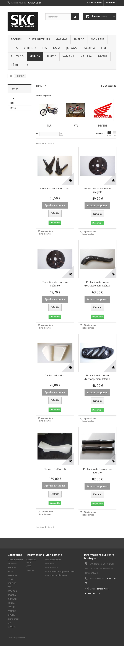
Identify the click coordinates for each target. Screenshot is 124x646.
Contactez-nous (94, 2)
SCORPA (89, 48)
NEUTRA (86, 56)
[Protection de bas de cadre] (55, 165)
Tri (37, 133)
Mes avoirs (50, 563)
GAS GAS (61, 39)
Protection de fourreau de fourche (97, 471)
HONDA (35, 56)
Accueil (16, 39)
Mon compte (53, 555)
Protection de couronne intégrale (97, 190)
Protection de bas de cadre (55, 188)
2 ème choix (19, 65)
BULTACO (17, 56)
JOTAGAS (72, 48)
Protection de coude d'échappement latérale (97, 284)
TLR (12, 98)
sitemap (30, 570)
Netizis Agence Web (16, 638)
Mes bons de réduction (56, 575)
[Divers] (103, 110)
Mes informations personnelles (59, 571)
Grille (109, 136)
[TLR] (49, 110)
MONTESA (97, 39)
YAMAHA (68, 56)
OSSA (56, 48)
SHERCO (79, 39)
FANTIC (51, 56)
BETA (14, 48)
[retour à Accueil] (11, 76)
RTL (12, 103)
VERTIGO (30, 48)
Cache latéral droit (55, 375)
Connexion (110, 2)
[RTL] (76, 110)
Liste (114, 136)
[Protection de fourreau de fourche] (97, 446)
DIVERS (102, 56)
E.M (103, 48)
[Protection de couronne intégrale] (97, 165)
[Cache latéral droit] (55, 352)
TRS (44, 48)
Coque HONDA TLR (55, 469)
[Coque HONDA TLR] (55, 446)
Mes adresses (51, 567)
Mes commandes (53, 560)
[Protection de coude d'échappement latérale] (97, 259)
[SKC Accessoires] (24, 21)
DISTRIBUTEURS (39, 39)
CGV (28, 566)
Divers (13, 108)
